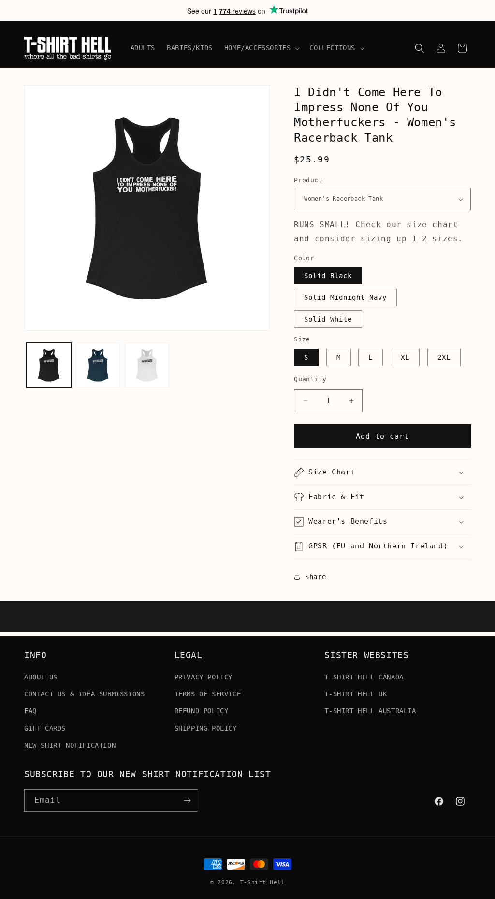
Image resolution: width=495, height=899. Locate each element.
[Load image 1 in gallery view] (49, 365)
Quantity (310, 379)
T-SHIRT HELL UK (355, 694)
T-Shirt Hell (262, 882)
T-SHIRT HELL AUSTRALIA (370, 711)
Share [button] (315, 577)
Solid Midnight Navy (345, 297)
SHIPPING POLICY (206, 728)
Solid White (328, 319)
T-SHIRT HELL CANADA (363, 677)
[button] (261, 48)
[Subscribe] (187, 800)
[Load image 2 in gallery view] (98, 365)
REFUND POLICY (202, 711)
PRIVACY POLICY (204, 677)
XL (405, 357)
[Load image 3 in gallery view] (147, 365)
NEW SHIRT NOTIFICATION (70, 745)
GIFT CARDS (45, 728)
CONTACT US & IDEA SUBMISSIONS (84, 694)
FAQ (30, 711)
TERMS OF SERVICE (208, 694)
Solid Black (328, 276)
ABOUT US (41, 677)
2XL (444, 357)
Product (308, 180)
